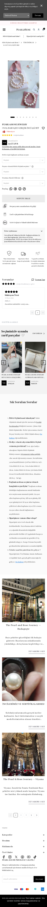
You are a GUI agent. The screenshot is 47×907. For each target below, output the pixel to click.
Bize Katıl (39, 879)
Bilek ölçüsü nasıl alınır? (11, 36)
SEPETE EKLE (23, 198)
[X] (16, 857)
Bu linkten (19, 562)
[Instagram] (9, 857)
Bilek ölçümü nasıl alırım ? (10, 43)
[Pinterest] (22, 857)
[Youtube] (28, 857)
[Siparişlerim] (39, 29)
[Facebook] (3, 857)
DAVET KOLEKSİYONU (11, 45)
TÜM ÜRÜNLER (28, 43)
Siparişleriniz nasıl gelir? (35, 36)
